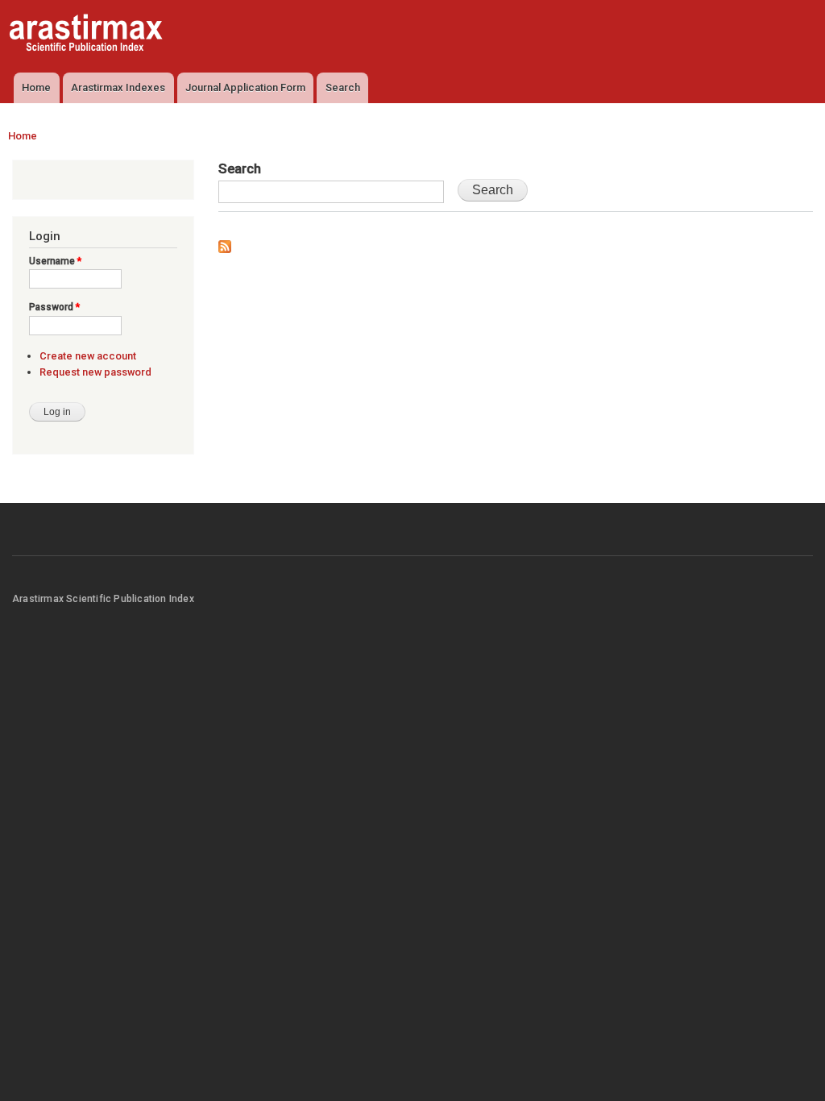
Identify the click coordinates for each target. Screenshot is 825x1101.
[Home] (88, 34)
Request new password (95, 372)
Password (54, 307)
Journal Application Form (245, 87)
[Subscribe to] (224, 243)
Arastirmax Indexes (118, 87)
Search (342, 87)
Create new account (87, 356)
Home (36, 87)
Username (55, 261)
